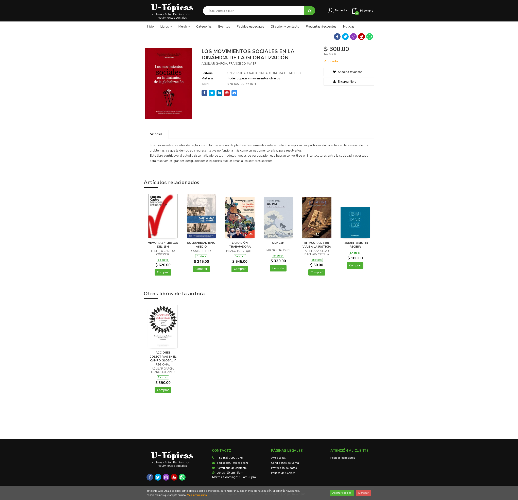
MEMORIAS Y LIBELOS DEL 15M (163, 245)
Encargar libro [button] (347, 82)
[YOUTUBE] (361, 36)
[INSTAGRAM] (353, 36)
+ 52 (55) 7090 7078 (229, 458)
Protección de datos (284, 468)
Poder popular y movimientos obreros (253, 78)
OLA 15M (278, 243)
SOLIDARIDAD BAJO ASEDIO (201, 245)
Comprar (163, 272)
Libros (165, 26)
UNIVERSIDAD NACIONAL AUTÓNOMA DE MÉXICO (264, 73)
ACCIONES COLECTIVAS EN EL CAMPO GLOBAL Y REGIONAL (163, 358)
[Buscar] (309, 10)
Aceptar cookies (341, 493)
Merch (183, 26)
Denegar (363, 493)
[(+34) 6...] (369, 36)
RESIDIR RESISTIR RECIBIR (355, 245)
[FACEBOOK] (337, 36)
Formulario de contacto (232, 468)
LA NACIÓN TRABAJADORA (240, 245)
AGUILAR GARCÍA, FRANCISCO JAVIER (229, 64)
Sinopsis (156, 134)
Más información (197, 495)
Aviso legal (278, 458)
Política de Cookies (283, 473)
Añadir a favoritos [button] (349, 72)
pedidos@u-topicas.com (232, 463)
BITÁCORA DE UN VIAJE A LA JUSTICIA (317, 245)
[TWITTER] (345, 36)
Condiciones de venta (285, 463)
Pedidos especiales (342, 458)
